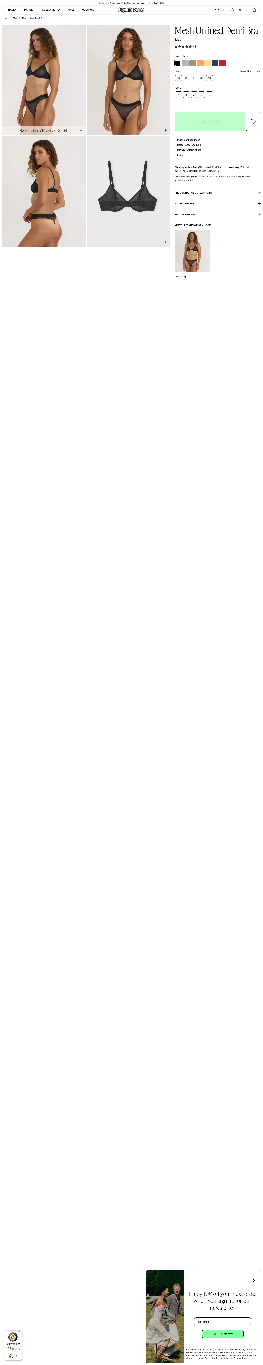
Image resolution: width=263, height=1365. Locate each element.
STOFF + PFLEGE (185, 203)
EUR (216, 10)
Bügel (15, 18)
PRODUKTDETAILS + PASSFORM (193, 192)
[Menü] (19, 1332)
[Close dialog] (257, 1274)
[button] (232, 10)
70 (178, 78)
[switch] (13, 1356)
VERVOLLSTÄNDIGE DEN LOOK (193, 225)
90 (209, 78)
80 (194, 78)
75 (186, 78)
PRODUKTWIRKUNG (186, 214)
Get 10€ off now (223, 1334)
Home (6, 18)
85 (201, 78)
